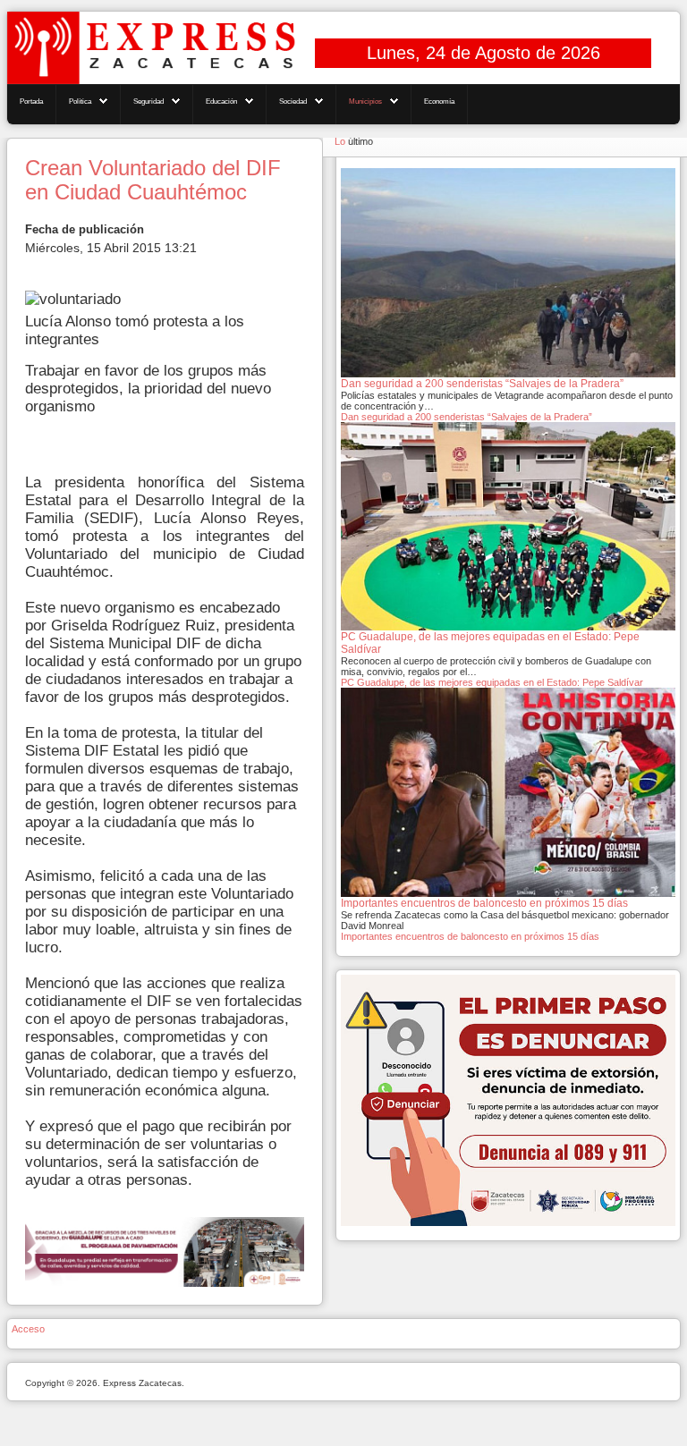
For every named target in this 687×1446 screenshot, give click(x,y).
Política (80, 101)
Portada (31, 101)
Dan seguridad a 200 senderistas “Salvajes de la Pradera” (466, 416)
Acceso (28, 1328)
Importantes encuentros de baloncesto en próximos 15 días (470, 936)
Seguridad (148, 101)
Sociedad (293, 101)
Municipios (365, 101)
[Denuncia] (508, 1099)
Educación (221, 101)
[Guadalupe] (164, 1251)
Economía (439, 101)
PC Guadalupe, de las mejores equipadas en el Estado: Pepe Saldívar (492, 682)
